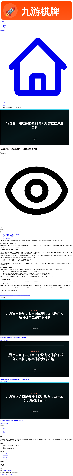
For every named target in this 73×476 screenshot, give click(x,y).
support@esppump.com (7, 470)
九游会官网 (5, 453)
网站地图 (4, 434)
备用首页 (4, 23)
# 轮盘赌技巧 (3, 295)
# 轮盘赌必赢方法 (22, 295)
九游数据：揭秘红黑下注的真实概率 (10, 235)
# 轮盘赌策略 (8, 295)
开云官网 (4, 456)
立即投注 (2, 30)
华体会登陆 (5, 457)
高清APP (4, 25)
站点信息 (4, 26)
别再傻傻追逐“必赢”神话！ (8, 236)
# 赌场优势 (28, 295)
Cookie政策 (10, 474)
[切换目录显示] (0, 232)
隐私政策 (6, 474)
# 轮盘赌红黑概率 (14, 295)
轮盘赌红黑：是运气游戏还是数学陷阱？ (11, 234)
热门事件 (4, 27)
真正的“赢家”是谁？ (7, 238)
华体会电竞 (5, 459)
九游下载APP (5, 455)
